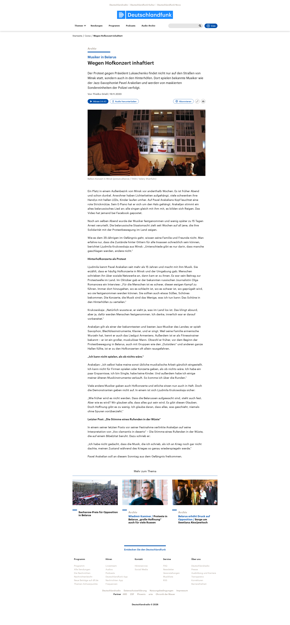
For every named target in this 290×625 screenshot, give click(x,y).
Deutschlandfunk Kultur (142, 4)
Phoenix (141, 594)
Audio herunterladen (126, 101)
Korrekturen (197, 580)
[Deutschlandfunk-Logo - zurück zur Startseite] (145, 15)
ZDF (132, 594)
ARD (125, 594)
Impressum (182, 590)
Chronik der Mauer (165, 594)
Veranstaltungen (171, 573)
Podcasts (130, 26)
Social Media (141, 569)
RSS (165, 580)
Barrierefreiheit (198, 584)
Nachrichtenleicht (83, 576)
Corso (88, 35)
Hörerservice (141, 565)
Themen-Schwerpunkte (86, 584)
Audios (109, 569)
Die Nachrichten (82, 573)
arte (151, 594)
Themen (79, 26)
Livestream (111, 565)
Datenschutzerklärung (135, 590)
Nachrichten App (114, 580)
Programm (114, 26)
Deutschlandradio (119, 4)
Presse (194, 569)
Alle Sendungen (82, 569)
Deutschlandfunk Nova (169, 4)
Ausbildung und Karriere (203, 573)
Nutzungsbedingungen (161, 590)
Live (213, 26)
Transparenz (197, 576)
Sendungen (97, 26)
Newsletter (168, 569)
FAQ (165, 565)
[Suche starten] (200, 26)
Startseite (77, 35)
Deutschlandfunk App (117, 576)
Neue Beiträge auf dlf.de (86, 580)
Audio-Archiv (148, 26)
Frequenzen (112, 584)
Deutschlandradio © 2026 (145, 604)
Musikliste (168, 576)
